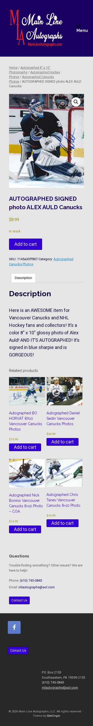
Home (13, 67)
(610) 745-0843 (31, 580)
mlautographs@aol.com (37, 587)
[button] (76, 102)
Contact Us (19, 600)
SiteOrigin (53, 716)
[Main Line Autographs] (36, 28)
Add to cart (25, 244)
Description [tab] (23, 278)
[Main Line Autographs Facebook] (14, 627)
